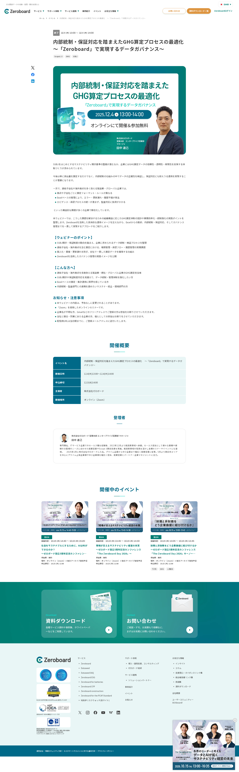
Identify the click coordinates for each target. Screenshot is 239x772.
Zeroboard (86, 663)
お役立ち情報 (110, 11)
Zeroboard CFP (88, 686)
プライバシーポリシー (105, 751)
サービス (38, 11)
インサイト (180, 663)
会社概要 (176, 693)
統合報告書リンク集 (184, 677)
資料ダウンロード (183, 686)
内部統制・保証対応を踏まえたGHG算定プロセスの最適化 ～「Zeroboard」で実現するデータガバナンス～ (102, 18)
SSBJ (75, 56)
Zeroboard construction (92, 691)
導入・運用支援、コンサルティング (143, 663)
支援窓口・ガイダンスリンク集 (189, 672)
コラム (178, 668)
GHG (68, 56)
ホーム (41, 18)
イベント (97, 11)
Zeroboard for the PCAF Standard (96, 695)
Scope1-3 (58, 56)
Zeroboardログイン (223, 10)
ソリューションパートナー (139, 680)
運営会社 (40, 751)
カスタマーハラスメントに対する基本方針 (79, 751)
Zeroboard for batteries (92, 682)
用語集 (178, 682)
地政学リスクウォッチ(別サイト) (95, 700)
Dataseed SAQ (87, 672)
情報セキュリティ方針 (53, 751)
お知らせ (129, 699)
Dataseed (85, 668)
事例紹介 (86, 11)
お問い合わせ (174, 11)
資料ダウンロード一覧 (199, 11)
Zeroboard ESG (88, 677)
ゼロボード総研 (135, 668)
